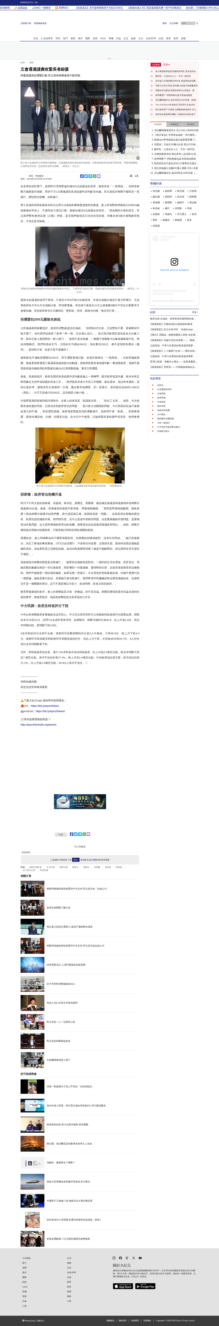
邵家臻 (119, 867)
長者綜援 (44, 870)
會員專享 (48, 38)
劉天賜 (180, 191)
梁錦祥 (168, 196)
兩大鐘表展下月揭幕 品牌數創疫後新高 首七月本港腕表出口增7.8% (176, 109)
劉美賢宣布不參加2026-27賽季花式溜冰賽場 (176, 163)
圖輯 (69, 1296)
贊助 (165, 23)
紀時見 (160, 385)
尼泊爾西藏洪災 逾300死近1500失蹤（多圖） (176, 100)
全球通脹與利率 (164, 389)
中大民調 (50, 867)
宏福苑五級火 (163, 431)
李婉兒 (168, 214)
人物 (24, 1306)
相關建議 (110, 1321)
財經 (95, 38)
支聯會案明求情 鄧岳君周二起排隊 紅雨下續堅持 (176, 154)
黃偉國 (156, 202)
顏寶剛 (168, 202)
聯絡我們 (122, 1321)
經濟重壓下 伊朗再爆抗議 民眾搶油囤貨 (173, 95)
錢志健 (156, 196)
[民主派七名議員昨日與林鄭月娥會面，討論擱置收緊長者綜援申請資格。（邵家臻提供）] (80, 455)
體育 (168, 38)
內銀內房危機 (163, 410)
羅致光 (75, 867)
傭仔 (167, 208)
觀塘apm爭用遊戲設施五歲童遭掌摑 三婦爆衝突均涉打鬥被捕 (176, 140)
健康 (133, 38)
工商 (69, 1301)
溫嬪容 (166, 220)
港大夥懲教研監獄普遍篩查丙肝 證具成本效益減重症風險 (176, 71)
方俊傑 (193, 191)
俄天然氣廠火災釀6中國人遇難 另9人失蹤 (176, 168)
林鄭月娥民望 (35, 867)
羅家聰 (193, 196)
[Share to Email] (98, 176)
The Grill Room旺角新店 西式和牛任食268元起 (176, 105)
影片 (24, 1263)
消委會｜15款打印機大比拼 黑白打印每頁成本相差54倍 (176, 144)
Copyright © (161, 1321)
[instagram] (114, 1258)
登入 (76, 860)
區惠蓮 (156, 226)
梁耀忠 (86, 867)
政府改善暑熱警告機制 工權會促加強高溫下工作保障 (176, 114)
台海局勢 (161, 393)
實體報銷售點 (40, 23)
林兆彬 (156, 208)
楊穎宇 (180, 202)
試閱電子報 (26, 23)
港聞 (72, 38)
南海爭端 (161, 398)
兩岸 (80, 38)
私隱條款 (147, 1321)
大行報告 (161, 414)
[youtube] (140, 1258)
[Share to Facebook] (82, 176)
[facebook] (120, 1258)
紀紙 (161, 38)
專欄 (111, 38)
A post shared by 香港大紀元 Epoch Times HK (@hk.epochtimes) (183, 301)
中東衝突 (161, 402)
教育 (176, 38)
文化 (140, 38)
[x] (133, 1258)
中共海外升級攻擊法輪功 (168, 427)
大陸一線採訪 (163, 423)
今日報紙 (26, 1258)
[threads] (127, 1258)
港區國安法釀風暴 (165, 418)
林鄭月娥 (63, 867)
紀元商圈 (174, 23)
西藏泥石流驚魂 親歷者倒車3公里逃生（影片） (175, 90)
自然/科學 (151, 38)
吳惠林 (156, 214)
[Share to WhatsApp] (94, 176)
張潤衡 (178, 208)
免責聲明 (135, 1321)
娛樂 (183, 38)
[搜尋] (197, 23)
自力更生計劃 (29, 870)
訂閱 (93, 860)
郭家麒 (97, 867)
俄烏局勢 (161, 406)
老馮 (194, 214)
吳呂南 (180, 196)
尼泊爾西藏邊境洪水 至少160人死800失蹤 (176, 130)
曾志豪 (156, 191)
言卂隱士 (182, 214)
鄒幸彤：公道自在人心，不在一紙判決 (173, 76)
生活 (126, 38)
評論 (118, 38)
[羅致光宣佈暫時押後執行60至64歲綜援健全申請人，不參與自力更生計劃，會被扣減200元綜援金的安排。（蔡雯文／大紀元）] (80, 256)
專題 (24, 1296)
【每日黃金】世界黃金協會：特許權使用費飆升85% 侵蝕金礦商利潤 (175, 135)
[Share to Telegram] (90, 176)
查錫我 (178, 220)
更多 (189, 220)
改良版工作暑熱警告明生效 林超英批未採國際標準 (176, 81)
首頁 (35, 38)
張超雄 (108, 867)
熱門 (65, 38)
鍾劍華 (168, 191)
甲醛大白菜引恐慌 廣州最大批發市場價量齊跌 (176, 85)
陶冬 (155, 220)
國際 (87, 38)
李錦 (189, 208)
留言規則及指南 (26, 852)
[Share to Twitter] (86, 176)
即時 (58, 38)
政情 (23, 62)
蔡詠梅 (193, 202)
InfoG (103, 38)
